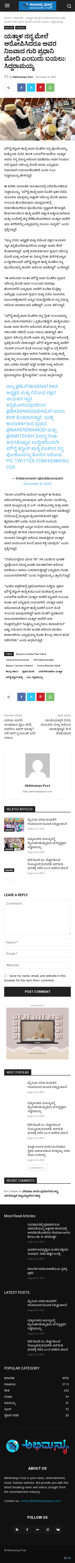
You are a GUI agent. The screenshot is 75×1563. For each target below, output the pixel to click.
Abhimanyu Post (23, 76)
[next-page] (13, 880)
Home (7, 18)
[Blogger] (17, 1530)
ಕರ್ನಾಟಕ (18, 18)
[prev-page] (6, 880)
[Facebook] (21, 87)
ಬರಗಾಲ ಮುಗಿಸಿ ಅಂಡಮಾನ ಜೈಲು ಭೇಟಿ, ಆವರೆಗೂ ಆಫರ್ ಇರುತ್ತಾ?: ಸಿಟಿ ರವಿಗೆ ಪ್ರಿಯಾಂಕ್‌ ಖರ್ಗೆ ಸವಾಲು (20, 728)
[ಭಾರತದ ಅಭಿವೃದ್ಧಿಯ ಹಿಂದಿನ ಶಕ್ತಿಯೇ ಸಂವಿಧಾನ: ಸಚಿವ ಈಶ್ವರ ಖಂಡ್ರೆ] (14, 1255)
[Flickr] (37, 1530)
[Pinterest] (40, 87)
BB (69, 1558)
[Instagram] (48, 1530)
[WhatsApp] (50, 87)
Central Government (17, 659)
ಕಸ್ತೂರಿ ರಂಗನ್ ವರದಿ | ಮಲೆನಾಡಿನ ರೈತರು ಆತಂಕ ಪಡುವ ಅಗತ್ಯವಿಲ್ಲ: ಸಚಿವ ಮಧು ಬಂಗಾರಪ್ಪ (49, 1150)
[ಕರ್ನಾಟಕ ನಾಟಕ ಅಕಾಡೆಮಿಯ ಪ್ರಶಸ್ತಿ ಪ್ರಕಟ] (14, 1274)
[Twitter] (31, 87)
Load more (36, 1167)
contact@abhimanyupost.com (40, 1501)
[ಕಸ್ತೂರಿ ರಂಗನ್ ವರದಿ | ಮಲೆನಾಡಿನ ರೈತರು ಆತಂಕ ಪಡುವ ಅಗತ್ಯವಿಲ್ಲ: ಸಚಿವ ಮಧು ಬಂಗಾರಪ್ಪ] (14, 1152)
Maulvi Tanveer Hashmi (19, 665)
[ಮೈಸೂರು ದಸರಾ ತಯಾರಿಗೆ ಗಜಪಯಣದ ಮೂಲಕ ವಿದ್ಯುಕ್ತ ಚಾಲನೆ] (14, 825)
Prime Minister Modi (48, 665)
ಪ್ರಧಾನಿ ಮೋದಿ (28, 671)
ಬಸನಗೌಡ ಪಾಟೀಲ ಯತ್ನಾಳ (50, 671)
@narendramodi (26, 429)
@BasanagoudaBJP (29, 411)
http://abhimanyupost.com (37, 791)
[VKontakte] (58, 1530)
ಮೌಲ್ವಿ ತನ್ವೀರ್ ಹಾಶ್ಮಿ (14, 677)
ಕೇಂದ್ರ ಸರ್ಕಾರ (12, 671)
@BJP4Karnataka (37, 386)
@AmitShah (20, 436)
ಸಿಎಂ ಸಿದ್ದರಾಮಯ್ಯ (35, 677)
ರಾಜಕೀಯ (20, 27)
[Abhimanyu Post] (7, 77)
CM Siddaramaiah (43, 659)
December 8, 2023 (37, 484)
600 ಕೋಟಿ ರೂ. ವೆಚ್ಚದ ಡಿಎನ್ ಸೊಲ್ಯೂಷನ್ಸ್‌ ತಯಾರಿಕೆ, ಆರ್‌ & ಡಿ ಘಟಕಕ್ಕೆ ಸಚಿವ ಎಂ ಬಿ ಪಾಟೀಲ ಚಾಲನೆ (48, 864)
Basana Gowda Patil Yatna (31, 653)
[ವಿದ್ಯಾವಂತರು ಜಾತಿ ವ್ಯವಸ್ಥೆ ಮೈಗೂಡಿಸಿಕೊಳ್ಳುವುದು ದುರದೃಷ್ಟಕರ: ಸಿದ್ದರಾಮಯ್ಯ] (14, 844)
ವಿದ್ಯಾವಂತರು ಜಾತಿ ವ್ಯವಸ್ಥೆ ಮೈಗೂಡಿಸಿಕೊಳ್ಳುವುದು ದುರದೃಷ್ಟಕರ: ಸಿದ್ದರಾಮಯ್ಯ (47, 843)
